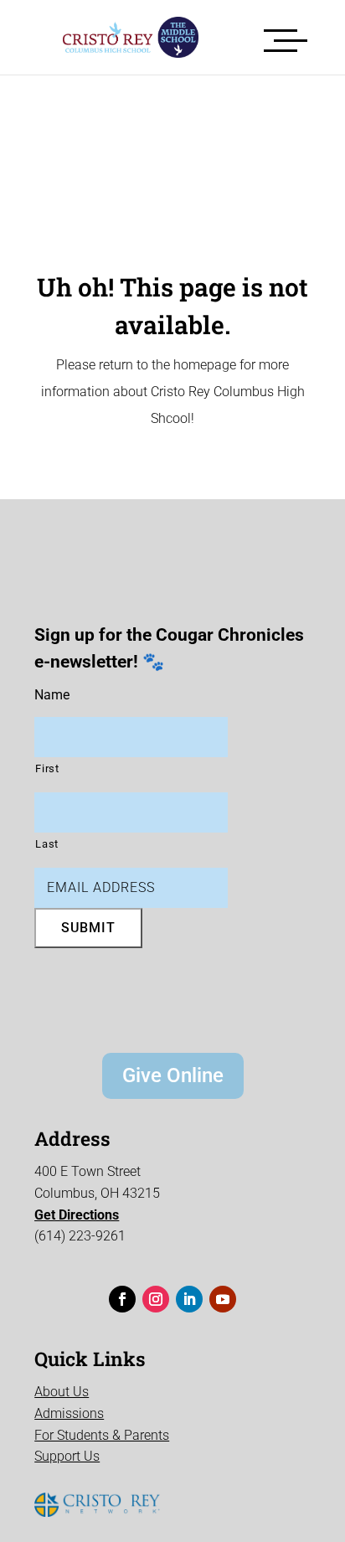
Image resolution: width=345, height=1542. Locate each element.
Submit (88, 928)
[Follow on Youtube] (222, 1299)
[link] (118, 37)
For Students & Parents (101, 1435)
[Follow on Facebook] (122, 1299)
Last (47, 844)
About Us (61, 1392)
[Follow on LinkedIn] (189, 1299)
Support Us (67, 1456)
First (47, 768)
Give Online (173, 1075)
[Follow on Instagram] (155, 1299)
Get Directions (76, 1215)
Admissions (69, 1413)
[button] (285, 37)
